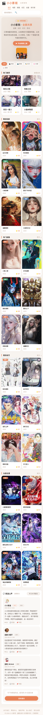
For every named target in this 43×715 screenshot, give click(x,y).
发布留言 (21, 698)
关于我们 (6, 710)
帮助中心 (14, 710)
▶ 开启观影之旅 (21, 43)
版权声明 (22, 710)
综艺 (23, 7)
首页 (9, 7)
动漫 (27, 7)
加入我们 (29, 710)
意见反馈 (37, 710)
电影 (13, 7)
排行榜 (33, 7)
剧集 (18, 7)
